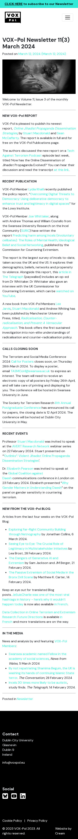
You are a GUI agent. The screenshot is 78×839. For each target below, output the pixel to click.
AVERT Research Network (30, 446)
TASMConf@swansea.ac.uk (30, 371)
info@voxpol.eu (13, 762)
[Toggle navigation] (67, 17)
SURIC (25, 231)
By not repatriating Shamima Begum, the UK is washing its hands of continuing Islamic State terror (42, 673)
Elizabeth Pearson (20, 468)
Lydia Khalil (36, 189)
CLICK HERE (14, 4)
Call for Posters (22, 361)
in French (61, 604)
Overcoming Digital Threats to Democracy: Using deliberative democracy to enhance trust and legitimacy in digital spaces (38, 199)
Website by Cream (63, 830)
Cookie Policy (12, 821)
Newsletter (25, 699)
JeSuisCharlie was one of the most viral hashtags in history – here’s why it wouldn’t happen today (35, 599)
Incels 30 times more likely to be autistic (38, 682)
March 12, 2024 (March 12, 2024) (42, 54)
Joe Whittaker (38, 216)
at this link (61, 170)
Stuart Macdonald (36, 133)
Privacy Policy (37, 821)
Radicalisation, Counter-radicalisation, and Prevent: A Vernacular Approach (32, 323)
